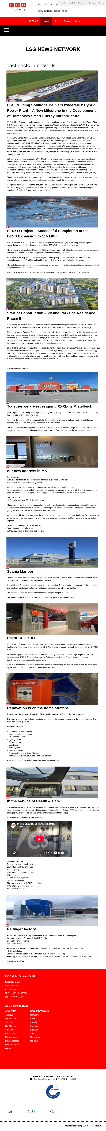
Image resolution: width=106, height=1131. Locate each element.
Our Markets (10, 1026)
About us (9, 1015)
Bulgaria (34, 1030)
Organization (11, 1019)
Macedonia (35, 1037)
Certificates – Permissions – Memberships (11, 1033)
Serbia (77, 21)
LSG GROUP (33, 21)
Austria (46, 21)
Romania (67, 21)
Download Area (12, 1045)
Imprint (8, 1048)
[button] (6, 31)
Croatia (57, 21)
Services (9, 1022)
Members (34, 1015)
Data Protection (12, 1041)
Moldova (34, 1041)
